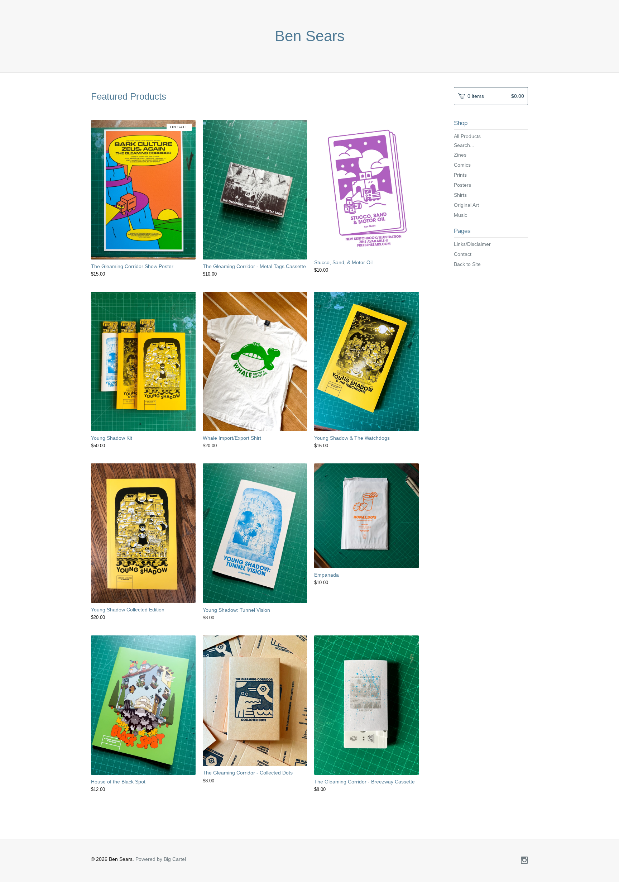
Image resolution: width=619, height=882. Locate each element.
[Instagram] (524, 861)
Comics (462, 165)
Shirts (460, 195)
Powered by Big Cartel (160, 859)
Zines (460, 155)
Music (460, 215)
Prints (460, 175)
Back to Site (467, 264)
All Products (467, 136)
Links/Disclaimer (472, 244)
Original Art (466, 205)
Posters (462, 185)
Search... (464, 145)
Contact (462, 254)
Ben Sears (310, 36)
